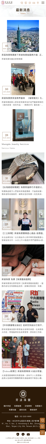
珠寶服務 (17, 406)
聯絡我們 (33, 410)
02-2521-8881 (25, 416)
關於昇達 (7, 406)
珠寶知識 (12, 410)
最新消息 (23, 410)
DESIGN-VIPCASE (23, 442)
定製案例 (28, 406)
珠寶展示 (38, 406)
